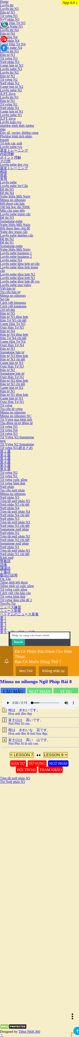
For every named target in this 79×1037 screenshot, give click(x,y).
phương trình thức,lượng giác (17, 127)
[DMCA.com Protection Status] (13, 1028)
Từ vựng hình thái (12, 483)
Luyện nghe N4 (11, 48)
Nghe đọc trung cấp (13, 232)
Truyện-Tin (8, 603)
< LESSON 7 (21, 755)
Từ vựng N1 (9, 104)
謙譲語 (5, 568)
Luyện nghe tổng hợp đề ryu (20, 281)
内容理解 (7, 154)
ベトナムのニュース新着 (19, 614)
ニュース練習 (10, 607)
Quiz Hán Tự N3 (12, 366)
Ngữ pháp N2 (9, 83)
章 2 (3, 621)
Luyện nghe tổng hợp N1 (17, 278)
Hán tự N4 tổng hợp (14, 334)
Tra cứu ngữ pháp (12, 490)
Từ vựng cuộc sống (13, 480)
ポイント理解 (10, 157)
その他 (5, 161)
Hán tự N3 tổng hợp (14, 356)
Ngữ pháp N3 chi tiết (14, 526)
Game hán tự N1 (11, 111)
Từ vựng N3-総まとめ (16, 448)
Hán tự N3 (7, 55)
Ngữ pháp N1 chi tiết (14, 554)
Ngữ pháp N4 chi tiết (14, 515)
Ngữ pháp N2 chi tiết (14, 540)
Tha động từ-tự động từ (16, 423)
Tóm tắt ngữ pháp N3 (15, 522)
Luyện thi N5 (9, 9)
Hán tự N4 (7, 33)
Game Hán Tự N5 (12, 23)
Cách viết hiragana (13, 303)
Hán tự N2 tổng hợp (14, 380)
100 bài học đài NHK (15, 207)
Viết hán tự (7, 288)
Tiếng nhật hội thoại (14, 582)
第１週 (5, 451)
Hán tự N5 (7, 12)
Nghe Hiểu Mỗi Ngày (15, 196)
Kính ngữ (6, 557)
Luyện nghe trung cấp (15, 214)
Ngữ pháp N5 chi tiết (14, 504)
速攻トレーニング (14, 150)
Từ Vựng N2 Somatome (17, 444)
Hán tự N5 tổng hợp (14, 317)
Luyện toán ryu (10, 122)
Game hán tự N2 (11, 87)
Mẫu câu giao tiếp (12, 210)
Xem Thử (25, 671)
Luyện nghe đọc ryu (14, 164)
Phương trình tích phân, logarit (16, 138)
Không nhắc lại (53, 671)
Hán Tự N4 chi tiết (13, 338)
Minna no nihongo (13, 200)
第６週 (5, 469)
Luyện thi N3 (9, 51)
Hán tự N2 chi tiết (12, 384)
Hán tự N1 (7, 101)
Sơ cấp (4, 299)
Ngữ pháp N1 (9, 108)
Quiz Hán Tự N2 (12, 377)
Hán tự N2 (7, 76)
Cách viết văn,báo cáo (15, 593)
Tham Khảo (51, 770)
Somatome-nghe (11, 221)
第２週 (5, 455)
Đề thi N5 (7, 189)
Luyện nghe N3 (11, 69)
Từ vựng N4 (9, 37)
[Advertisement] (39, 823)
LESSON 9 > (55, 755)
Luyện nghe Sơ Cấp (14, 186)
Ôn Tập (5, 579)
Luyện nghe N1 (11, 115)
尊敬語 (5, 561)
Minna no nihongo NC (16, 416)
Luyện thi (6, 5)
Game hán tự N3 (11, 65)
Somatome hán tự (12, 352)
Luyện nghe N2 (11, 90)
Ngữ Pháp (58, 763)
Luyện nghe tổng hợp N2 (17, 274)
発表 (3, 175)
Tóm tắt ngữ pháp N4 (15, 511)
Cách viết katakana (13, 306)
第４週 (5, 462)
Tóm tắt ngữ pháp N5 (15, 501)
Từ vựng (6, 405)
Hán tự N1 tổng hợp (14, 395)
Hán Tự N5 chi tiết (13, 320)
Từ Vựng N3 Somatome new (17, 439)
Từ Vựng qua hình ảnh (16, 419)
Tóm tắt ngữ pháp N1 (15, 550)
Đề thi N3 (7, 218)
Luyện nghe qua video (15, 285)
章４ (3, 628)
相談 (3, 171)
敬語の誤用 (9, 575)
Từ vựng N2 (9, 79)
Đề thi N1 (7, 242)
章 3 (3, 625)
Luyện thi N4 (9, 30)
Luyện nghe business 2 (16, 256)
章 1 (3, 618)
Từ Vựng (37, 763)
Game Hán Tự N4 (12, 44)
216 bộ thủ (7, 310)
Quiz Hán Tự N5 (12, 327)
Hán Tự (18, 763)
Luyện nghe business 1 (16, 253)
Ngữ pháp (7, 487)
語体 (3, 565)
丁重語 (5, 572)
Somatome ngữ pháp (14, 529)
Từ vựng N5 (9, 16)
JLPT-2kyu (8, 94)
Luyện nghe (8, 182)
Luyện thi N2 (9, 72)
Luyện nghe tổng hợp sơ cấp (20, 264)
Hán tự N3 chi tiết (12, 359)
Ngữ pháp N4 (9, 40)
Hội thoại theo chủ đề (15, 228)
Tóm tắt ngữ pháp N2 (15, 536)
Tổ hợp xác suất (11, 143)
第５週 (5, 465)
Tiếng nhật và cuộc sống (17, 586)
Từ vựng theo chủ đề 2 (16, 600)
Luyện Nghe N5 (11, 26)
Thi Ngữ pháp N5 (12, 782)
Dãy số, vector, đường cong (19, 133)
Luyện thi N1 (9, 97)
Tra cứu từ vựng (11, 409)
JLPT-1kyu (8, 118)
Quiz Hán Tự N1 (12, 402)
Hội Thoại (26, 770)
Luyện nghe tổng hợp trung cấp (19, 269)
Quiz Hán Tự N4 (12, 345)
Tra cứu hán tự (10, 292)
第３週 (5, 458)
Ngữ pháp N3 (9, 62)
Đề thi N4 (7, 193)
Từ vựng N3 (9, 58)
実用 (3, 179)
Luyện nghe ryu (11, 147)
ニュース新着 (10, 611)
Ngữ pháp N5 (9, 19)
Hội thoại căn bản (12, 203)
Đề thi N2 (7, 239)
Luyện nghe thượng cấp (16, 235)
